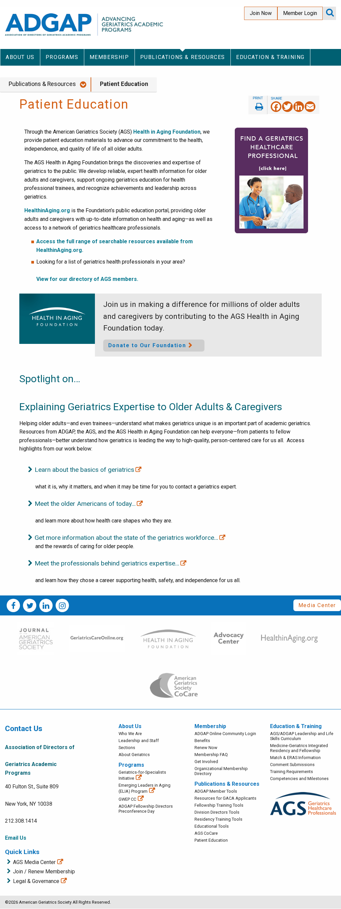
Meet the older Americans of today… (85, 503)
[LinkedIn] (298, 106)
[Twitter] (287, 106)
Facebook (13, 605)
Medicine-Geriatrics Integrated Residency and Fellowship (299, 748)
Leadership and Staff (139, 740)
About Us (130, 726)
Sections (127, 747)
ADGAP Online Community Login (225, 733)
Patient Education (124, 84)
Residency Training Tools (218, 819)
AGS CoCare (206, 833)
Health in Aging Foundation (166, 132)
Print (258, 105)
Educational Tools (211, 826)
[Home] (85, 24)
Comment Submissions (292, 764)
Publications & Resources (42, 84)
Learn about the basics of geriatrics (84, 469)
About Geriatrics (134, 754)
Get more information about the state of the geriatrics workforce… (126, 537)
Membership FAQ (211, 754)
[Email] (310, 106)
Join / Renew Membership (44, 871)
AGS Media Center (34, 862)
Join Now (261, 13)
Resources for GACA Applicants (225, 798)
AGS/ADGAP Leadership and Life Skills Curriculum (301, 736)
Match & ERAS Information (295, 757)
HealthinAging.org (47, 210)
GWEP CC (127, 799)
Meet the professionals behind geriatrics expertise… (107, 563)
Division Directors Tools (216, 812)
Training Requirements (291, 771)
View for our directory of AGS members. (87, 279)
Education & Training (296, 726)
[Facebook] (276, 106)
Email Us (15, 838)
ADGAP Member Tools (215, 791)
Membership (210, 726)
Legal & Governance (36, 881)
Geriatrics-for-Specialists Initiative (142, 775)
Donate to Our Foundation (147, 345)
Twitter (29, 605)
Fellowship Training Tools (218, 805)
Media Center (317, 605)
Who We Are (130, 733)
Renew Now (205, 747)
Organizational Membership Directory (221, 771)
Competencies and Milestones (299, 778)
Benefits (202, 740)
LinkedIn (46, 605)
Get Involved (206, 761)
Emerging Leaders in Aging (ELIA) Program (144, 788)
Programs (131, 765)
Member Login (300, 13)
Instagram (62, 605)
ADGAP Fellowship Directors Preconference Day (146, 809)
